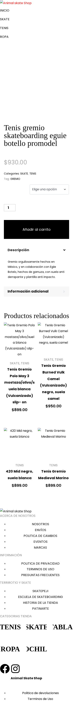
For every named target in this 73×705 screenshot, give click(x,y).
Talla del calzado (11, 190)
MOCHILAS (36, 649)
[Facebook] (5, 669)
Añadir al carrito (37, 229)
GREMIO (15, 179)
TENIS (4, 28)
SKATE (5, 19)
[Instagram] (15, 669)
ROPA (4, 37)
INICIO (4, 10)
